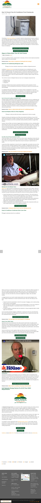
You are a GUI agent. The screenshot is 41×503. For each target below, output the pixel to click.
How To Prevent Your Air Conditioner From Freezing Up (18, 12)
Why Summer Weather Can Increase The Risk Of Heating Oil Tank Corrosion (34, 477)
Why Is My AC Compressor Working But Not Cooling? (20, 61)
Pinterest (20, 461)
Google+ (26, 461)
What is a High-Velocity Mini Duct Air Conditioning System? (21, 109)
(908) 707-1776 (12, 432)
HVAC (9, 13)
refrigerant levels (9, 69)
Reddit (15, 461)
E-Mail (4, 463)
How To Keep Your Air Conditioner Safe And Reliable (35, 484)
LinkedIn (32, 461)
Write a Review (6, 501)
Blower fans (4, 188)
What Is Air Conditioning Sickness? (33, 490)
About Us (4, 485)
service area (34, 432)
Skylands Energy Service (23, 421)
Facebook (4, 461)
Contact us (4, 432)
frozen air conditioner (11, 38)
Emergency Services (4, 482)
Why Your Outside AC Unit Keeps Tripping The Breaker (20, 151)
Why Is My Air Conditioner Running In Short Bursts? (20, 385)
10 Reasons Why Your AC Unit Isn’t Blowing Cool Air (20, 208)
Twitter (10, 461)
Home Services (5, 479)
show (11, 55)
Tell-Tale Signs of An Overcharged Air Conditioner (19, 319)
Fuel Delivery (4, 477)
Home (3, 474)
